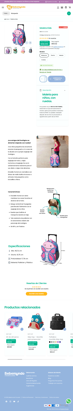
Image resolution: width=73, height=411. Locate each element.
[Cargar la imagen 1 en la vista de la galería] (7, 50)
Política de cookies (54, 397)
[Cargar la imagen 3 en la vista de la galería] (22, 50)
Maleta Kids (14, 19)
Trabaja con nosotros (55, 383)
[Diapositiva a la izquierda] (26, 42)
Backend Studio (64, 409)
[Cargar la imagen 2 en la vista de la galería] (15, 50)
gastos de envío (58, 46)
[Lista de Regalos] (66, 7)
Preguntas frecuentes (55, 381)
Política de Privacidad (27, 397)
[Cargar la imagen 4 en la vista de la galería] (30, 50)
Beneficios (29, 378)
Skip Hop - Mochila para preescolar (35, 338)
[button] (3, 7)
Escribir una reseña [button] (36, 294)
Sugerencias (30, 386)
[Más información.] (68, 402)
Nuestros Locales (52, 1)
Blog (49, 378)
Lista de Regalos (31, 381)
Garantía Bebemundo (33, 383)
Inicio (7, 19)
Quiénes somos (31, 376)
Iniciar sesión (65, 1)
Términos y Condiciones (41, 397)
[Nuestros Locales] (62, 7)
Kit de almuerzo (12, 337)
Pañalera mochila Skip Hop (56, 338)
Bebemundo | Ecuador (14, 397)
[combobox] (41, 13)
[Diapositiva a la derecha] (30, 42)
